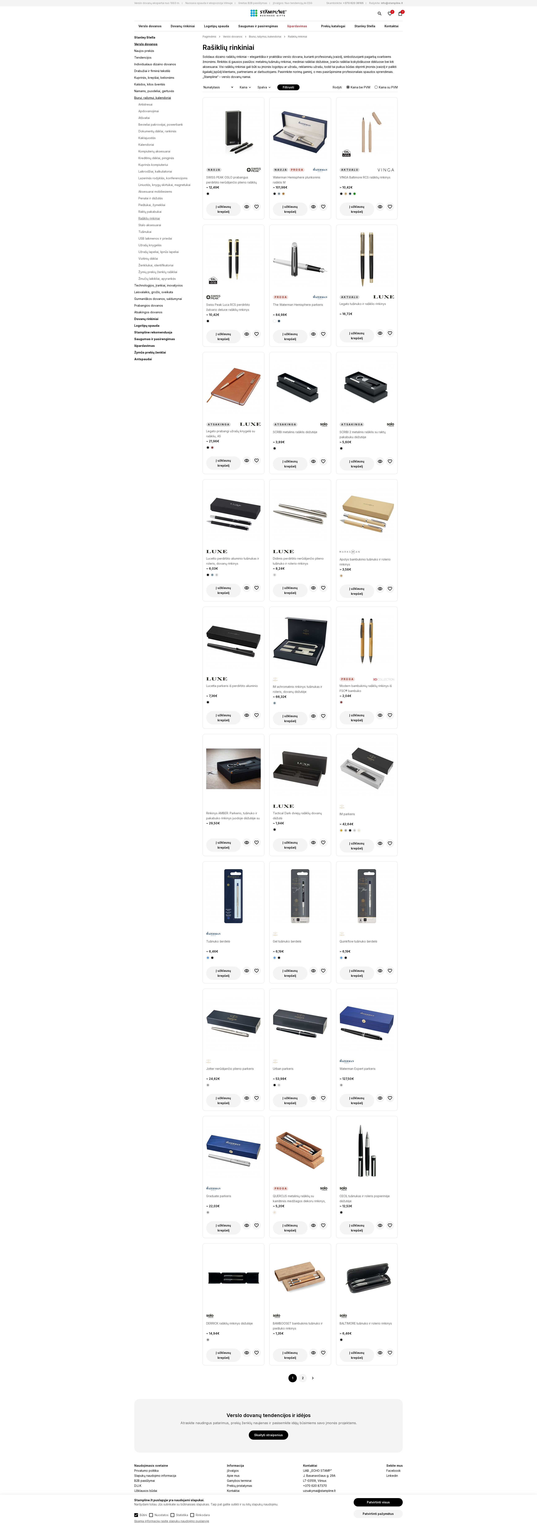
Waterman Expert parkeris (357, 1068)
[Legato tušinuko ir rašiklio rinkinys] (367, 261)
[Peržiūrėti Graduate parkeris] (246, 1225)
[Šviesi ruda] (345, 193)
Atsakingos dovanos (148, 312)
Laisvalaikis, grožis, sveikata (153, 292)
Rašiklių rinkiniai (149, 218)
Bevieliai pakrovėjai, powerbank (160, 124)
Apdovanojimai (148, 111)
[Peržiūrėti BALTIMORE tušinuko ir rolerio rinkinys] (380, 1353)
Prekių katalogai (333, 26)
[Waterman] (320, 170)
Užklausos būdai (145, 1490)
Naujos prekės (144, 51)
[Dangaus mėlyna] (208, 957)
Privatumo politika (146, 1470)
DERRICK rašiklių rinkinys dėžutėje (229, 1323)
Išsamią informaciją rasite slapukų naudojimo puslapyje (171, 1521)
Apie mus (233, 1475)
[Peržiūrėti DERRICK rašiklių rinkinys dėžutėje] (246, 1353)
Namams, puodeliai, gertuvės (154, 91)
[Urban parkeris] (300, 1025)
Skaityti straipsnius (268, 1435)
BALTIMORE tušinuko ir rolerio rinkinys (366, 1323)
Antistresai (145, 104)
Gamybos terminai (239, 1480)
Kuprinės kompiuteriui (153, 165)
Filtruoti (288, 87)
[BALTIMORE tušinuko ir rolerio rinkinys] (367, 1280)
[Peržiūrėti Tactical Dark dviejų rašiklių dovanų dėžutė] (313, 842)
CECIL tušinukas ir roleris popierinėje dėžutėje (365, 1198)
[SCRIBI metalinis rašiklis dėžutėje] (300, 388)
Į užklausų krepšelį (223, 209)
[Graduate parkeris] (233, 1152)
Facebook (393, 1470)
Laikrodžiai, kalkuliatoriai (155, 171)
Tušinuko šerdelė (218, 941)
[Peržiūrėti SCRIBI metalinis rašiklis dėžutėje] (313, 461)
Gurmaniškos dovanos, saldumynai (158, 299)
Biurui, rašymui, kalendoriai (152, 97)
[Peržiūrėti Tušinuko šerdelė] (246, 971)
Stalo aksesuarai (149, 225)
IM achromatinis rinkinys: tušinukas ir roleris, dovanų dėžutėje (297, 689)
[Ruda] (212, 447)
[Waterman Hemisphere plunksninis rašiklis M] (300, 134)
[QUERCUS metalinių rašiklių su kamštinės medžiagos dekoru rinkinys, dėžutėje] (300, 1152)
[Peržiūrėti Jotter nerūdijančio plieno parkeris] (246, 1098)
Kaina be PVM (360, 87)
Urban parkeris (283, 1068)
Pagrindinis (209, 36)
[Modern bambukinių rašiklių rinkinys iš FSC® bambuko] (367, 643)
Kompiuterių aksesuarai (154, 151)
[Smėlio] (359, 830)
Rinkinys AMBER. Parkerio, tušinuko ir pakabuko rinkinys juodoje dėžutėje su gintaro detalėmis (233, 816)
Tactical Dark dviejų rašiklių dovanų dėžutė (297, 815)
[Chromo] (345, 830)
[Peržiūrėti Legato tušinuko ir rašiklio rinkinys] (380, 333)
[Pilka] (279, 193)
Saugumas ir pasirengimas (258, 26)
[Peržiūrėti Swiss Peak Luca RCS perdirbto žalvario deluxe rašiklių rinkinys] (246, 334)
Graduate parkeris (218, 1196)
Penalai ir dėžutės (150, 198)
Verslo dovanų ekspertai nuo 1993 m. (157, 3)
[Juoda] (208, 193)
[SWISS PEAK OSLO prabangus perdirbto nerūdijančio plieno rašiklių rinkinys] (233, 134)
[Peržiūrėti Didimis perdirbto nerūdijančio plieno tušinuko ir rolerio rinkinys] (313, 588)
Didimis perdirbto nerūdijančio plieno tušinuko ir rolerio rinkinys (298, 561)
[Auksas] (341, 830)
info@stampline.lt (392, 3)
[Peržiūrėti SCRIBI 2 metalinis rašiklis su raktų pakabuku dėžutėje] (380, 461)
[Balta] (274, 321)
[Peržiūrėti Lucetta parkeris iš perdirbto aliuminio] (246, 715)
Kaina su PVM (388, 87)
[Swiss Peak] (254, 170)
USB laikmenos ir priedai (155, 238)
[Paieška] (379, 13)
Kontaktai (392, 26)
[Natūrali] (341, 575)
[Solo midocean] (323, 424)
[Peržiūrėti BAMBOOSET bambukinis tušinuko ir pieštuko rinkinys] (313, 1353)
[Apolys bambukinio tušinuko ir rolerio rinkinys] (367, 516)
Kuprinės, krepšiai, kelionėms (154, 77)
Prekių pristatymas (239, 1485)
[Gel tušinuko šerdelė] (300, 898)
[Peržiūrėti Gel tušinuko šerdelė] (313, 971)
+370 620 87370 (315, 1485)
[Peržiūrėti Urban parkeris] (313, 1098)
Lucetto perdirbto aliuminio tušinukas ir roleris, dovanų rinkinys (232, 561)
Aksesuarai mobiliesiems (155, 191)
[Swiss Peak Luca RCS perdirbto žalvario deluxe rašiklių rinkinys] (233, 261)
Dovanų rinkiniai (183, 26)
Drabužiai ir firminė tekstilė (152, 71)
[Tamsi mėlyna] (350, 193)
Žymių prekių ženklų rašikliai (157, 272)
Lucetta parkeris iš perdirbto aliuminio (232, 686)
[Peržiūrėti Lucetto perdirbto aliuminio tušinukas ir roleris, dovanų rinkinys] (246, 588)
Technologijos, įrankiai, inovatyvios (158, 285)
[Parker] (275, 679)
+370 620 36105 (353, 3)
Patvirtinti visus (378, 1502)
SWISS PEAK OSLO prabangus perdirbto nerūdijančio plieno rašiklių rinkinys (231, 180)
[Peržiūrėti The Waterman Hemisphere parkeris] (313, 334)
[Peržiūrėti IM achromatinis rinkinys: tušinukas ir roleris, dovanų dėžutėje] (313, 716)
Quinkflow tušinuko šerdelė (358, 941)
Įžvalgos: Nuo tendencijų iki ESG (292, 3)
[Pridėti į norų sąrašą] (257, 207)
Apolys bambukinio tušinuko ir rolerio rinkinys (365, 562)
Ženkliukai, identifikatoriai (155, 265)
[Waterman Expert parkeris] (367, 1025)
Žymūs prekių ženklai (150, 352)
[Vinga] (385, 170)
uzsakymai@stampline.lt (319, 1490)
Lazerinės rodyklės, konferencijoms (163, 178)
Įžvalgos (233, 1470)
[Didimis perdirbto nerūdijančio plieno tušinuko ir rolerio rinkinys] (300, 516)
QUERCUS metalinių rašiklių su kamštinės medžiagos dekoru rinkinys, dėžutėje (299, 1199)
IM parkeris (347, 814)
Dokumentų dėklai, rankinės (157, 131)
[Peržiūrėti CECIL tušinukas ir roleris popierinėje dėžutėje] (380, 1225)
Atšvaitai (144, 118)
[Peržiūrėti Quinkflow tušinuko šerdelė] (380, 971)
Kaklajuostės (147, 138)
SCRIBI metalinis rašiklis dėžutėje (295, 432)
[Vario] (283, 193)
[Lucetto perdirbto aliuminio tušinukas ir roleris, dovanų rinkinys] (233, 516)
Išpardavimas (297, 26)
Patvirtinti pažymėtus (378, 1513)
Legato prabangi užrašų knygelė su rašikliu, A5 (230, 433)
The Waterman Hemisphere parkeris (298, 304)
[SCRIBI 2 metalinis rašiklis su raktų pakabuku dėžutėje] (367, 388)
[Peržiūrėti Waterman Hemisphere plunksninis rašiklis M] (313, 207)
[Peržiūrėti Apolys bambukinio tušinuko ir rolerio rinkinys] (380, 589)
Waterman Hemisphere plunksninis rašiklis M (296, 180)
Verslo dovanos (150, 26)
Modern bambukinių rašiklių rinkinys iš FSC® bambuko (366, 688)
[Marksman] (350, 552)
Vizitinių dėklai (148, 258)
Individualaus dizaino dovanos (155, 64)
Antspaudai (143, 359)
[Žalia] (354, 193)
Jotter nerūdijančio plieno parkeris (230, 1068)
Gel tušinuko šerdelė (287, 941)
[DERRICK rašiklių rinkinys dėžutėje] (233, 1280)
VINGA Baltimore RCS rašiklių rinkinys (365, 177)
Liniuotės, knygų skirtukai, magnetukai (164, 185)
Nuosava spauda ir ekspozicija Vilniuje (209, 3)
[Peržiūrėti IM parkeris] (380, 843)
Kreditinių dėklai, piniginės (156, 158)
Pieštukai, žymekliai (151, 205)
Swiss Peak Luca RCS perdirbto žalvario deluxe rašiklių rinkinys (228, 307)
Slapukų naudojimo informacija (155, 1475)
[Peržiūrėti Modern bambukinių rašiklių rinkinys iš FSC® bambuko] (380, 715)
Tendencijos (142, 57)
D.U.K (137, 1485)
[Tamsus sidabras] (208, 1339)
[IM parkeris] (367, 770)
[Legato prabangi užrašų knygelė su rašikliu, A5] (233, 388)
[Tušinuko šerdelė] (233, 898)
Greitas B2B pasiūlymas (252, 3)
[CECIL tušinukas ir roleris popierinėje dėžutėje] (367, 1152)
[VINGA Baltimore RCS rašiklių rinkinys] (367, 134)
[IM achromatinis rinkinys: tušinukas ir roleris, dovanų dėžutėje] (300, 643)
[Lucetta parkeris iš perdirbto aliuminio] (233, 643)
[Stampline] (268, 14)
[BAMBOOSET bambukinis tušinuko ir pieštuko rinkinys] (300, 1280)
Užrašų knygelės (150, 245)
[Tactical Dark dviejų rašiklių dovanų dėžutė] (300, 770)
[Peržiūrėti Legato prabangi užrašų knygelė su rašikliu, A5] (246, 460)
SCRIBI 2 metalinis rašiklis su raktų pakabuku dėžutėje (363, 434)
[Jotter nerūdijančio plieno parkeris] (233, 1025)
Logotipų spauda (216, 26)
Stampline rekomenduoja (153, 332)
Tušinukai (144, 232)
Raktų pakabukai (150, 211)
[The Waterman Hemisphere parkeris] (300, 261)
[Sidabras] (216, 575)
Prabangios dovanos (148, 305)
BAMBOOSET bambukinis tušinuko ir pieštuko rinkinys (298, 1326)
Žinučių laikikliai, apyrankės (157, 278)
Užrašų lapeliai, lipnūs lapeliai (158, 252)
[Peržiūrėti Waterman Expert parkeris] (380, 1098)
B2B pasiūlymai (144, 1480)
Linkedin (392, 1475)
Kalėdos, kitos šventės (149, 84)
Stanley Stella (365, 26)
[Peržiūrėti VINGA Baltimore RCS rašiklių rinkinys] (380, 207)
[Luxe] (383, 297)
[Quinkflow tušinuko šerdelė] (367, 898)
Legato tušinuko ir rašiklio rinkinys (363, 304)
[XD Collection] (383, 679)
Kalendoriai (146, 144)
